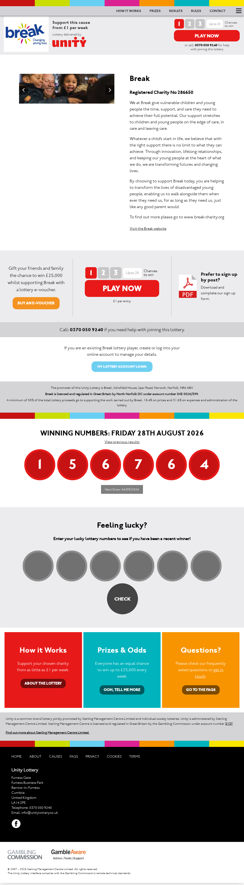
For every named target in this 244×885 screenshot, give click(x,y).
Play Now (207, 36)
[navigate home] (75, 42)
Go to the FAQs (201, 689)
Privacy (92, 756)
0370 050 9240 (206, 45)
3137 (229, 724)
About (35, 756)
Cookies (114, 756)
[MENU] (238, 11)
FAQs (74, 756)
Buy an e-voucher (36, 303)
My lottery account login (122, 367)
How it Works (128, 11)
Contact (217, 11)
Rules (196, 11)
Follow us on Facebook (16, 824)
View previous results (122, 442)
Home (16, 756)
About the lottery (43, 683)
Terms (134, 756)
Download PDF (187, 286)
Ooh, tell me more (122, 689)
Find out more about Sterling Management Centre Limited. (47, 732)
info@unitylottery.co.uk (39, 812)
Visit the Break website (148, 228)
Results (176, 11)
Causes (55, 756)
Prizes (155, 11)
